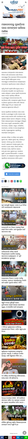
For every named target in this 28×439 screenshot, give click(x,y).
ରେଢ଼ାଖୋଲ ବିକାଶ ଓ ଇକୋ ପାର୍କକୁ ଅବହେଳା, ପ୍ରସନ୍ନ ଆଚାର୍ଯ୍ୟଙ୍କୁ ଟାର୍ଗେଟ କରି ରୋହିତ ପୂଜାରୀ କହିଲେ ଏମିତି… (14, 280)
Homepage (4, 19)
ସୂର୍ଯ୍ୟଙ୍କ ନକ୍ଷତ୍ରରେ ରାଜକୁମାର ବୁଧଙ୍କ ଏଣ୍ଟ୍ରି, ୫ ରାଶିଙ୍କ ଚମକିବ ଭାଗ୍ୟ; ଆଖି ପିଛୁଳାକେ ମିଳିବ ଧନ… (12, 353)
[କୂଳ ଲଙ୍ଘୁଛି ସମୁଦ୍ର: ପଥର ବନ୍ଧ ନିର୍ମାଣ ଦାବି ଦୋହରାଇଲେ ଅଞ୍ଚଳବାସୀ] (14, 195)
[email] (10, 437)
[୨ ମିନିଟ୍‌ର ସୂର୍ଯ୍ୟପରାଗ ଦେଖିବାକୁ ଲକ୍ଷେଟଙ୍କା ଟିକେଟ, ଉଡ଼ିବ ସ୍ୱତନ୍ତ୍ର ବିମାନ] (14, 317)
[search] (25, 2)
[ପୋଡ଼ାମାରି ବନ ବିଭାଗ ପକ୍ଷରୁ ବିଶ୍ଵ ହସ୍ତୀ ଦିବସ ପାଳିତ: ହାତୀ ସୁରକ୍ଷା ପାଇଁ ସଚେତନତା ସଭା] (14, 217)
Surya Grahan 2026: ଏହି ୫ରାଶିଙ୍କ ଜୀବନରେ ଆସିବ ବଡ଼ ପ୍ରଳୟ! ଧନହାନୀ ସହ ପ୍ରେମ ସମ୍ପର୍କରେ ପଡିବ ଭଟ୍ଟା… (13, 400)
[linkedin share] (15, 181)
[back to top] (24, 433)
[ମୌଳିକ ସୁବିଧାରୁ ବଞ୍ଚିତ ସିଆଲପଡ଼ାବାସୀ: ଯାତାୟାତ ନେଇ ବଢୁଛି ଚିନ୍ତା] (14, 412)
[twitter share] (6, 181)
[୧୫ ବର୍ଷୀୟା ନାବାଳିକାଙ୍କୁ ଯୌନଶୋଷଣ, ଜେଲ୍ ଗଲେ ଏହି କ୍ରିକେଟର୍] (14, 366)
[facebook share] (2, 181)
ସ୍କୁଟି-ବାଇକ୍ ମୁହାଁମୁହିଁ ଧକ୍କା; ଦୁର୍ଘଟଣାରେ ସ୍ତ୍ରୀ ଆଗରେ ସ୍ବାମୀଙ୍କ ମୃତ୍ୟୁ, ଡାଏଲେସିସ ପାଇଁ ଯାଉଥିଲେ (13, 305)
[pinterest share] (12, 181)
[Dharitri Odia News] (14, 2)
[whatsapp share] (18, 181)
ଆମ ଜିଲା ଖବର (10, 19)
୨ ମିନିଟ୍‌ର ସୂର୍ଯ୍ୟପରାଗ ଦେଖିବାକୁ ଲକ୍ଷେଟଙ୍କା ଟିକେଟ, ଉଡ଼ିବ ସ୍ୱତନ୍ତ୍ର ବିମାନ (14, 329)
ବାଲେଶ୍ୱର (17, 19)
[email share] (9, 181)
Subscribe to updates (13, 174)
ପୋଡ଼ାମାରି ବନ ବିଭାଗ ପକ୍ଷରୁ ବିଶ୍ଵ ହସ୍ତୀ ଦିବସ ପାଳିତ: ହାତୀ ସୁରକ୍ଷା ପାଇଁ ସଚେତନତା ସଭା (13, 229)
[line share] (21, 181)
